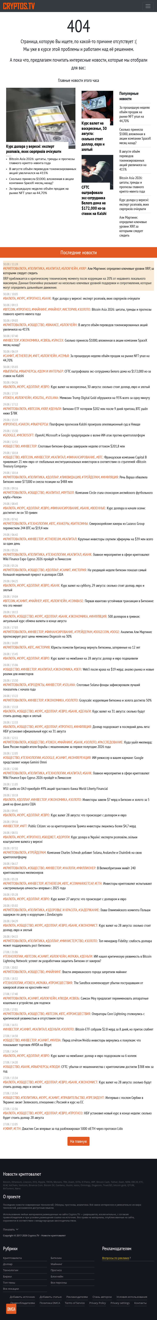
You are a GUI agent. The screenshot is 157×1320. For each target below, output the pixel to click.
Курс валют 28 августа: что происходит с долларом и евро (89, 815)
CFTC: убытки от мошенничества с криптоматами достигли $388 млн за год (78, 1068)
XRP (83, 268)
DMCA (11, 1308)
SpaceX (58, 340)
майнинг (40, 309)
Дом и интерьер (51, 371)
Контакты (140, 1303)
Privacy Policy (97, 1303)
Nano (18, 1188)
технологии (38, 523)
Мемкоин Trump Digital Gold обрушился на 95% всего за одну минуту (105, 397)
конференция (80, 757)
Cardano (60, 1185)
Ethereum (24, 355)
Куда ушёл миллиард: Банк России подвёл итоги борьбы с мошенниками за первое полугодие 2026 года (77, 744)
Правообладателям (22, 1303)
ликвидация (71, 477)
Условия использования (132, 1297)
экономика (30, 340)
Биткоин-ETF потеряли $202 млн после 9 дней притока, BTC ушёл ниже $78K (75, 411)
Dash (121, 1181)
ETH (99, 883)
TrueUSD (107, 1185)
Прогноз (56, 1270)
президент (96, 1097)
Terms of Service (75, 1303)
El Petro (86, 1181)
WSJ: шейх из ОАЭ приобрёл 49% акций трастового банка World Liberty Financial (55, 788)
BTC (100, 457)
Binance (53, 324)
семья (64, 355)
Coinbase (76, 601)
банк (47, 298)
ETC (141, 1181)
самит (9, 355)
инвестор (12, 340)
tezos (76, 1185)
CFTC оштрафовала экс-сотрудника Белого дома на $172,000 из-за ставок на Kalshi (77, 373)
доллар (33, 386)
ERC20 (134, 1181)
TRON (49, 1181)
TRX (65, 1181)
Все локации (11, 1288)
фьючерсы (28, 371)
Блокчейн (70, 268)
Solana (52, 397)
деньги (55, 408)
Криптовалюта (12, 1258)
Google (10, 435)
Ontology (86, 1185)
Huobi (69, 1185)
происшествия (61, 982)
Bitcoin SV (49, 1185)
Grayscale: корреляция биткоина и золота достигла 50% (115, 700)
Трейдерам (91, 477)
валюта (10, 298)
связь (46, 340)
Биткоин (56, 1258)
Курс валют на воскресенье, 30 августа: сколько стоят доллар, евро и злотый (100, 386)
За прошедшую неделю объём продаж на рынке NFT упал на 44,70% (76, 358)
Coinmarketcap (82, 883)
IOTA (78, 1181)
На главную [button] (78, 1141)
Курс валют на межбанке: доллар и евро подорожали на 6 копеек (94, 1055)
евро (45, 386)
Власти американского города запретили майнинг (94, 971)
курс (22, 298)
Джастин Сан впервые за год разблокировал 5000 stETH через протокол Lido (72, 1128)
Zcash (71, 1181)
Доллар (7, 1264)
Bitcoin (10, 309)
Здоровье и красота (62, 910)
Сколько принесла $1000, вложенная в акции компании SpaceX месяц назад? (75, 342)
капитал (53, 268)
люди (63, 998)
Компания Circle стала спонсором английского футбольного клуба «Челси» (78, 494)
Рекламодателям (77, 1297)
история (70, 309)
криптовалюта (16, 268)
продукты (36, 684)
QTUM (130, 1185)
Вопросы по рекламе (115, 1258)
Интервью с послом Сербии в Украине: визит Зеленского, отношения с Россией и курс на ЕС (73, 1099)
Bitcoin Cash (103, 1181)
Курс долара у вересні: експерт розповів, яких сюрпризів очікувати (96, 298)
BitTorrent (8, 1188)
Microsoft (26, 435)
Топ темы (9, 1282)
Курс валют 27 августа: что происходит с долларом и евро (88, 899)
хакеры (63, 523)
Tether (114, 1181)
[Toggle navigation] (148, 6)
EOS (35, 1181)
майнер (55, 309)
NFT (36, 355)
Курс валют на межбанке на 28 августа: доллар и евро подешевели (94, 658)
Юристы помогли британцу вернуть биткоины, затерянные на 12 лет (95, 647)
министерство (72, 940)
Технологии (10, 1270)
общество (36, 324)
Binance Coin (36, 1185)
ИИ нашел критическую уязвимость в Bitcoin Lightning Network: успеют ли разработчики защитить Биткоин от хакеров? (77, 958)
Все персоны (59, 1282)
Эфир (8, 1128)
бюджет (50, 837)
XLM (5, 1185)
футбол (68, 492)
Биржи (7, 1276)
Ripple (41, 1181)
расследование (111, 742)
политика (37, 268)
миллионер (86, 868)
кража (74, 956)
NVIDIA (56, 1040)
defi (78, 669)
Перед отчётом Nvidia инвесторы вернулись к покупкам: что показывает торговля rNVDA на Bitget (72, 1042)
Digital (39, 397)
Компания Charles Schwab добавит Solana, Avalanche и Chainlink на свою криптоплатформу (72, 854)
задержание (89, 910)
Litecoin (27, 1181)
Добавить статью (51, 1297)
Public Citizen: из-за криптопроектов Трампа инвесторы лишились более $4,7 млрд (82, 826)
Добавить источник (22, 1297)
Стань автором (102, 1297)
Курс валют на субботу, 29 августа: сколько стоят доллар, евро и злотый (73, 587)
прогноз (34, 298)
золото (84, 309)
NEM (127, 1181)
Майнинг (56, 1264)
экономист (88, 925)
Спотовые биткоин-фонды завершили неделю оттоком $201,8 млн (81, 446)
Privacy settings (120, 1303)
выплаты (11, 371)
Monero (58, 1181)
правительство (73, 1097)
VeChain (13, 1185)
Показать (9, 1229)
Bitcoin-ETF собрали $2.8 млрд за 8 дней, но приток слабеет (114, 1029)
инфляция (110, 477)
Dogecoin (102, 631)
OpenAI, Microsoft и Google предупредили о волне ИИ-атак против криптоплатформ (90, 435)
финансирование (81, 457)
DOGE (115, 631)
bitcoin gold (119, 1185)
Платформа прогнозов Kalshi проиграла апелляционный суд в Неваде (94, 424)
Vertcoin (23, 1185)
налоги (69, 868)
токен (9, 397)
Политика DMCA (50, 1303)
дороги (64, 837)
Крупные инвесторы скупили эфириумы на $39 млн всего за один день (78, 541)
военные (98, 508)
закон (24, 424)
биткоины (80, 523)
